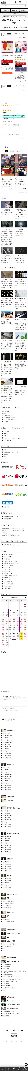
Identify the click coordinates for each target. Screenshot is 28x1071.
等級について (7, 569)
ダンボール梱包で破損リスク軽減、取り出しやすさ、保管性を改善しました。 (6, 344)
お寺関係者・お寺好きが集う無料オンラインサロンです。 (20, 259)
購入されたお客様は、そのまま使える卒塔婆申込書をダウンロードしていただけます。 (20, 345)
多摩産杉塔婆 (10, 796)
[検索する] (25, 6)
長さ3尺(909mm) (6, 744)
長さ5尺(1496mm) (6, 751)
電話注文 (6, 436)
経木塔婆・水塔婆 (12, 894)
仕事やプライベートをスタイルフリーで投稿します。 (6, 259)
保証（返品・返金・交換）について (13, 541)
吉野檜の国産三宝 (12, 929)
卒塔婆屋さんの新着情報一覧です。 (6, 212)
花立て (4, 950)
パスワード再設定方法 (9, 554)
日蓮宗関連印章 (6, 966)
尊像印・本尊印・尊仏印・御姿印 (10, 977)
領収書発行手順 (7, 519)
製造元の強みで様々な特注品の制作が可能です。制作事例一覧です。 (7, 302)
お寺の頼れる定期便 (12, 1008)
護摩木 (8, 898)
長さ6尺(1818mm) (6, 866)
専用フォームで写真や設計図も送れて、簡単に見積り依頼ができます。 (20, 303)
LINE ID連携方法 (8, 556)
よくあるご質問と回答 (9, 565)
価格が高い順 (21, 33)
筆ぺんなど (10, 1001)
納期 (5, 456)
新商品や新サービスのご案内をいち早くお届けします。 (20, 390)
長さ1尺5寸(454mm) (7, 735)
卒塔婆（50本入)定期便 (8, 1011)
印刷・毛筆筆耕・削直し (13, 1004)
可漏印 (4, 990)
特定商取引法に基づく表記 (10, 561)
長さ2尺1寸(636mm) (7, 740)
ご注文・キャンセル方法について (13, 428)
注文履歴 (22, 16)
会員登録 (7, 16)
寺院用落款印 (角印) (7, 974)
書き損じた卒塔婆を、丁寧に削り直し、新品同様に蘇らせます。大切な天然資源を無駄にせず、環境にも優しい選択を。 (6, 368)
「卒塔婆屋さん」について (10, 407)
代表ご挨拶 (6, 411)
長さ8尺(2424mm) (6, 870)
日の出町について (8, 415)
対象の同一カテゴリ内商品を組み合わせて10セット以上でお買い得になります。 (6, 283)
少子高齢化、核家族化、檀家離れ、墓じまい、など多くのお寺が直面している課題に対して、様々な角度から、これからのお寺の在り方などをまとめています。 (6, 236)
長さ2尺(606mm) (6, 737)
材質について (7, 567)
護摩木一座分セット (7, 905)
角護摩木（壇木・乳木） (8, 901)
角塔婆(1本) (10, 859)
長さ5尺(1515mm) (6, 864)
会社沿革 (6, 421)
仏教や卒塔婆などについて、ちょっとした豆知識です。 (20, 232)
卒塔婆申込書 (7, 588)
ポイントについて (7, 525)
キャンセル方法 (7, 440)
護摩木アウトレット (7, 907)
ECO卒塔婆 (10, 800)
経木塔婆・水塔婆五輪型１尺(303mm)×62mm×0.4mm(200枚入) (16, 128)
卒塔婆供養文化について (10, 417)
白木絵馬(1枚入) (6, 919)
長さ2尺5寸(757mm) (7, 742)
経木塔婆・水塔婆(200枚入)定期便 (10, 1013)
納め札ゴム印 (5, 983)
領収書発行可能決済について (11, 516)
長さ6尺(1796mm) (6, 753)
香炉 (3, 948)
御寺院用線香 (10, 997)
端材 (8, 937)
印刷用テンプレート (8, 573)
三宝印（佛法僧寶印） (7, 964)
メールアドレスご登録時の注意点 (12, 438)
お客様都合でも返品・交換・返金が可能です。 (20, 365)
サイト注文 (6, 431)
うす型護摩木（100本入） (8, 903)
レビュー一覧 (7, 579)
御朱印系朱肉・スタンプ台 (9, 987)
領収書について (6, 513)
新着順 (9, 35)
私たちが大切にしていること (11, 419)
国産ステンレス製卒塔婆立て (9, 944)
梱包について (7, 577)
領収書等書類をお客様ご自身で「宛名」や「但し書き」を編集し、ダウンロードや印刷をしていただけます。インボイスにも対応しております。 (6, 394)
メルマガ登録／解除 (8, 584)
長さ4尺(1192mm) (6, 748)
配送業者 (6, 454)
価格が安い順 (14, 33)
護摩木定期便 (5, 1015)
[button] (25, 2)
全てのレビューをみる (14, 134)
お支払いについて (7, 462)
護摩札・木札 (10, 912)
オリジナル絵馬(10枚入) (8, 921)
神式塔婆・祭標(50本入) (13, 808)
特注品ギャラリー (8, 586)
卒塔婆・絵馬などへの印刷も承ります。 (6, 322)
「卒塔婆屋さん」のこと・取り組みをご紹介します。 (20, 214)
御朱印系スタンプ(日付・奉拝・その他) (12, 979)
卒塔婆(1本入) (15, 10)
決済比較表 (6, 507)
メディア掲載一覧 (8, 581)
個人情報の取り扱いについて (11, 563)
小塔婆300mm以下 (6, 733)
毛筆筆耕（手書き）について (11, 575)
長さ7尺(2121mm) (6, 868)
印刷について (7, 571)
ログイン (15, 16)
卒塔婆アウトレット (7, 757)
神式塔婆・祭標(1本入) (13, 833)
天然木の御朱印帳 (12, 957)
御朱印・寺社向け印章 (13, 961)
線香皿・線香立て (6, 946)
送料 (5, 450)
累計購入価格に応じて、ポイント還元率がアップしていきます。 (20, 283)
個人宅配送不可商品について (11, 452)
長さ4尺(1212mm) (6, 861)
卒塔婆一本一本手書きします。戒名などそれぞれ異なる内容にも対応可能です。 (20, 324)
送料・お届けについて (9, 446)
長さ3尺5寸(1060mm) (7, 746)
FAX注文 (6, 433)
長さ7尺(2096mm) (6, 755)
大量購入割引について (9, 559)
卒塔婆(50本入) (5, 10)
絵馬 (8, 916)
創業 (5, 413)
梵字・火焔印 (5, 968)
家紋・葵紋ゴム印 (6, 985)
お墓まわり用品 (11, 941)
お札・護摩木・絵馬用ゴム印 (9, 981)
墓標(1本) (9, 875)
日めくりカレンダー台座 (13, 933)
